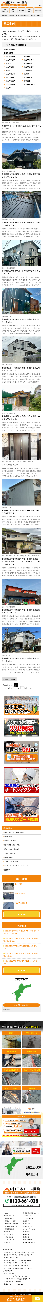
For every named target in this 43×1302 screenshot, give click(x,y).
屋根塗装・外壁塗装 (10, 841)
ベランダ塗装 (8, 1237)
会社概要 (26, 1234)
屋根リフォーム (5, 10)
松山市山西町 (10, 81)
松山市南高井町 (29, 84)
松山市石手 (28, 56)
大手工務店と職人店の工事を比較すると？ (18, 1268)
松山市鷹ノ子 (10, 74)
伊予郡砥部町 (29, 70)
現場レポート (27, 1226)
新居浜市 (7, 49)
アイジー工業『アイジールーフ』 (17, 1276)
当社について (30, 10)
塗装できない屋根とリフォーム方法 (16, 1265)
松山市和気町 (29, 60)
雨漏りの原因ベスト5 (11, 1257)
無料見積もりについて (30, 1242)
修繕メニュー (13, 10)
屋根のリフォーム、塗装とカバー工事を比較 (19, 1252)
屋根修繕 (7, 1232)
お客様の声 (27, 1224)
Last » (30, 688)
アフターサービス (29, 1229)
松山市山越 (10, 67)
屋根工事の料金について (31, 1213)
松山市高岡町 (29, 63)
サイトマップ (7, 1271)
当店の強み (27, 1232)
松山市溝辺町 (10, 60)
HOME (6, 1213)
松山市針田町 (10, 56)
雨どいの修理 (8, 1234)
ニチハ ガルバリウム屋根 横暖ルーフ (18, 1279)
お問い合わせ (27, 1240)
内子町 (8, 70)
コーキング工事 (9, 1240)
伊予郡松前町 (10, 84)
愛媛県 (6, 53)
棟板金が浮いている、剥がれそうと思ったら (19, 1255)
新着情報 (26, 1237)
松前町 (26, 74)
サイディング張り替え (11, 861)
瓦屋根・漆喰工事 (9, 853)
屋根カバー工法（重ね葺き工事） (14, 832)
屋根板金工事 (8, 857)
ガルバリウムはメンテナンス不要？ (16, 1263)
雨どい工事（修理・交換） (12, 845)
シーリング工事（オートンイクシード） (16, 866)
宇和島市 (27, 81)
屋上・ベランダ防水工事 (12, 849)
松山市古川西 (10, 77)
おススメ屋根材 (9, 1273)
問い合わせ (38, 10)
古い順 (12, 679)
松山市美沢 (28, 77)
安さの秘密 (28, 1216)
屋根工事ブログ (8, 1249)
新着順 (5, 679)
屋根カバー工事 (10, 1221)
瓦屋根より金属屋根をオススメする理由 (17, 1260)
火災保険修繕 (28, 1218)
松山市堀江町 (29, 67)
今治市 (8, 63)
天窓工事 (7, 870)
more (23, 914)
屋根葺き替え (8, 836)
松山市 (8, 88)
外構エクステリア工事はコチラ (14, 1284)
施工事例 (21, 10)
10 (18, 688)
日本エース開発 (19, 1294)
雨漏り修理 (8, 1242)
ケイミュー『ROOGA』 (13, 1281)
